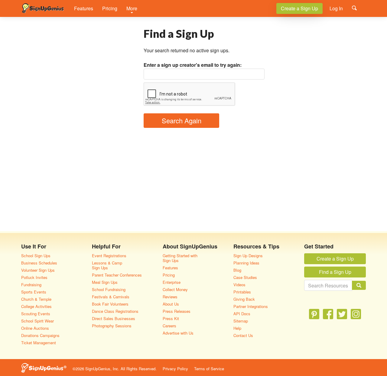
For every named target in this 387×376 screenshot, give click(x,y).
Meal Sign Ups (105, 282)
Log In (336, 8)
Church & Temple (36, 299)
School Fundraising (108, 289)
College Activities (36, 306)
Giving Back (244, 299)
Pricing (109, 8)
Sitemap (240, 321)
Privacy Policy (175, 368)
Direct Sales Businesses (113, 318)
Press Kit (171, 318)
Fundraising (31, 284)
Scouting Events (35, 313)
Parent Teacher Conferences (117, 275)
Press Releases (176, 311)
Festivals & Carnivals (110, 297)
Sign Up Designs (248, 255)
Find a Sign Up (335, 271)
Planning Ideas (246, 263)
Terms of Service (209, 368)
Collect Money (175, 289)
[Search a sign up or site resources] (354, 8)
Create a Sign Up (299, 8)
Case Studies (245, 277)
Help (237, 328)
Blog (237, 270)
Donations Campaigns (40, 335)
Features (83, 8)
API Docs (241, 313)
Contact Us (243, 335)
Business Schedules (39, 263)
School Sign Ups (35, 255)
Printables (242, 292)
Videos (239, 284)
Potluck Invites (34, 277)
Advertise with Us (178, 333)
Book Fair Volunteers (110, 304)
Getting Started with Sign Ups (180, 258)
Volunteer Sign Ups (38, 270)
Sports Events (33, 292)
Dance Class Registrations (115, 311)
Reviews (170, 297)
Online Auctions (35, 328)
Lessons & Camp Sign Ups (107, 265)
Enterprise (171, 282)
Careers (169, 326)
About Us (171, 304)
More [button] (131, 8)
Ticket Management (38, 342)
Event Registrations (109, 255)
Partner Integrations (250, 306)
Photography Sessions (112, 326)
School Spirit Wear (37, 321)
